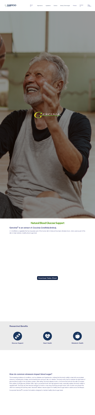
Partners (75, 5)
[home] (8, 5)
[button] (40, 5)
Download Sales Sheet (47, 278)
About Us (31, 5)
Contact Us (81, 5)
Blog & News (89, 5)
